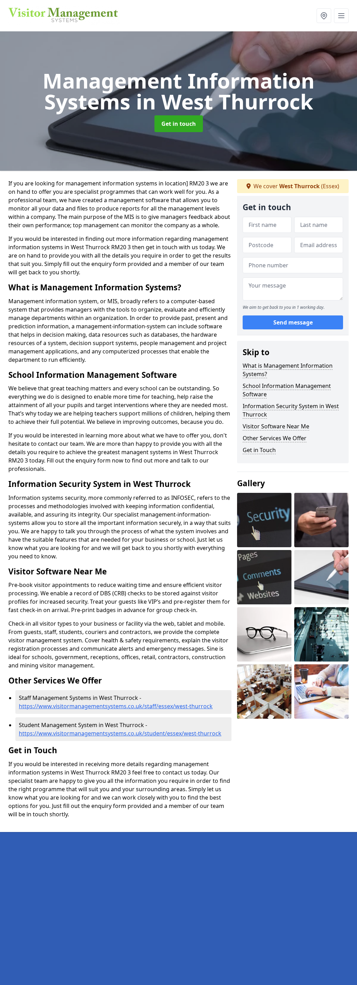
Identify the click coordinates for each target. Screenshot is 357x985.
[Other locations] (324, 15)
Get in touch (178, 124)
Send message (293, 322)
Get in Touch (259, 450)
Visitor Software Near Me (276, 426)
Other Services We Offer (274, 438)
